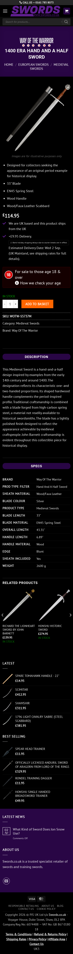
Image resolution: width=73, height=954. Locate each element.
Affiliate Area (56, 939)
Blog (60, 905)
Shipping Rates (16, 939)
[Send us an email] (6, 881)
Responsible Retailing (23, 905)
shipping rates (45, 253)
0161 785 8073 (44, 2)
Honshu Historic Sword (50, 628)
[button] (5, 11)
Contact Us (26, 909)
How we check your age (40, 283)
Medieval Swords (27, 323)
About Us (48, 905)
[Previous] (3, 622)
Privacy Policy (37, 939)
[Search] (66, 21)
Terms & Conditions (19, 934)
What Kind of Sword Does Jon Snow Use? (39, 831)
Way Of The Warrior (25, 330)
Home (8, 64)
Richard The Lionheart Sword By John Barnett (19, 629)
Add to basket (37, 304)
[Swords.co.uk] (35, 11)
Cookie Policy (46, 909)
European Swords (33, 64)
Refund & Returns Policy (50, 934)
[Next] (70, 622)
